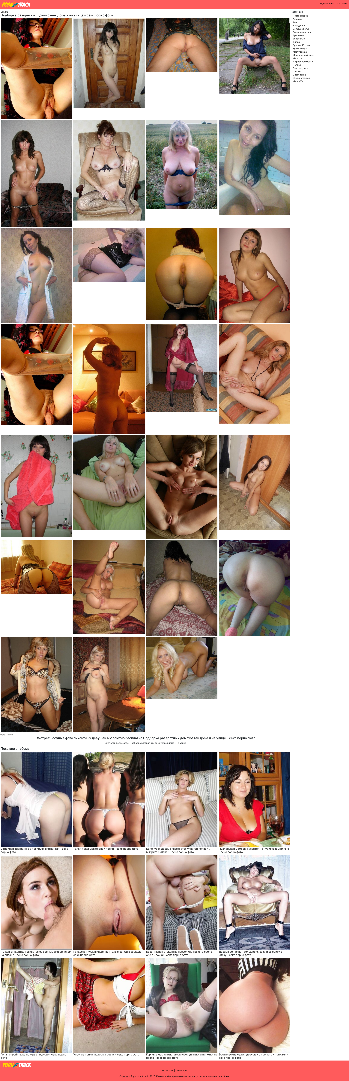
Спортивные (299, 74)
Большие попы (301, 28)
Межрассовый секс (303, 55)
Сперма (297, 71)
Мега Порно (6, 734)
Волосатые (299, 38)
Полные (297, 64)
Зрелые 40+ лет (301, 45)
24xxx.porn (167, 1070)
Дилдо (296, 42)
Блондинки (299, 25)
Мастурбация (300, 51)
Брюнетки (298, 35)
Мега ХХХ (298, 81)
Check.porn (181, 1070)
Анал (295, 22)
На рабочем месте (303, 61)
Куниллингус (300, 48)
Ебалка (4, 11)
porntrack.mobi (141, 1076)
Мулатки (297, 58)
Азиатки (297, 19)
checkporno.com (302, 78)
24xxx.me (341, 3)
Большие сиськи (302, 32)
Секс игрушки (300, 68)
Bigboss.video (327, 3)
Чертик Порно (300, 15)
